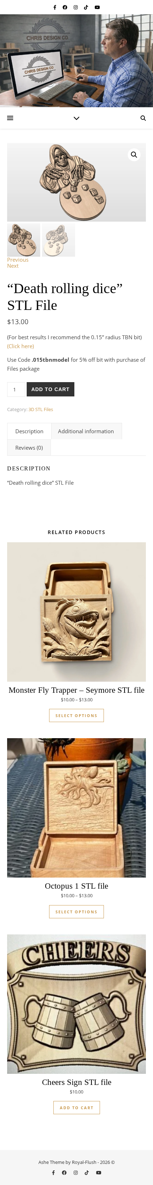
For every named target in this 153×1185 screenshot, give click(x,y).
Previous (17, 259)
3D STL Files (40, 409)
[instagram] (76, 7)
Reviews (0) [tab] (29, 447)
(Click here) (20, 346)
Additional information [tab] (86, 431)
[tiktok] (86, 7)
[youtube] (97, 7)
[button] (134, 154)
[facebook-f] (55, 7)
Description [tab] (29, 431)
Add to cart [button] (77, 1107)
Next (13, 265)
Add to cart (50, 389)
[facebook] (65, 7)
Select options (76, 715)
